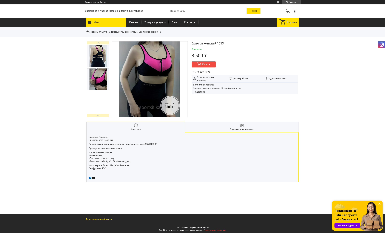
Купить (206, 64)
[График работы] (295, 11)
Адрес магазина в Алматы (99, 219)
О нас (175, 22)
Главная (134, 22)
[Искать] (253, 11)
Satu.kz (206, 227)
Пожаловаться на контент (215, 230)
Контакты (190, 22)
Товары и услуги (154, 22)
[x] (93, 178)
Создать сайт (90, 2)
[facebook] (90, 178)
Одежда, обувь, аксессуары (123, 32)
